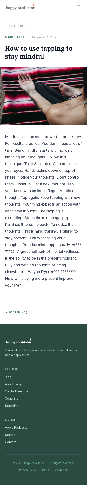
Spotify (10, 434)
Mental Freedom (16, 391)
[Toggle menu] (78, 7)
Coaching (11, 398)
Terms (46, 469)
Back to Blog (16, 26)
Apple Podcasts (16, 427)
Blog (8, 377)
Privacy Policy (28, 469)
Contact (10, 442)
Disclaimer (61, 469)
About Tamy (13, 384)
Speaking (11, 405)
